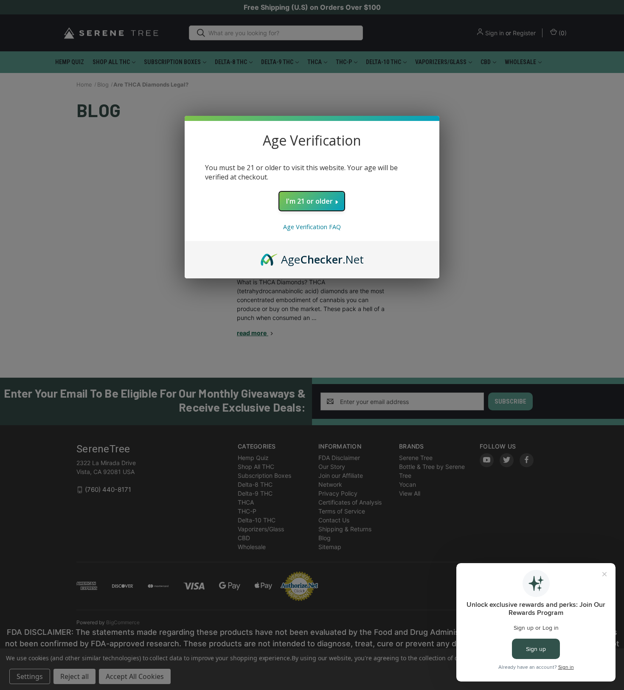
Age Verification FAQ (312, 227)
